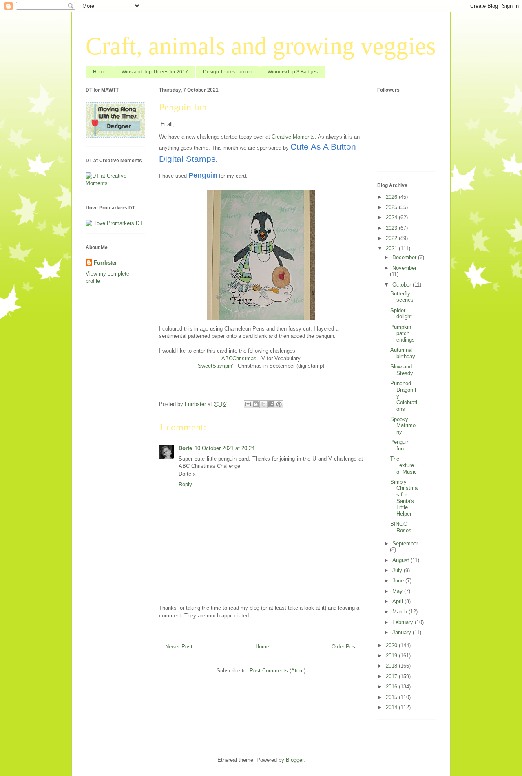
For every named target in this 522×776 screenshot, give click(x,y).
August (401, 560)
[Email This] (248, 404)
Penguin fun (399, 445)
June (398, 581)
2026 (392, 197)
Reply (185, 484)
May (398, 591)
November (404, 268)
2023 (392, 228)
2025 (392, 207)
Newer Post (178, 647)
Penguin (202, 175)
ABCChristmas (239, 358)
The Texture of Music (403, 465)
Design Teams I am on (227, 72)
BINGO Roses (400, 527)
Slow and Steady (401, 370)
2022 (392, 238)
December (405, 257)
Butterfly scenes (402, 297)
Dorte (185, 448)
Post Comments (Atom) (277, 671)
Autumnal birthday (402, 353)
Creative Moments (293, 137)
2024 (392, 217)
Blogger (294, 760)
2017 (392, 676)
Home (99, 72)
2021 (392, 248)
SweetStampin (215, 366)
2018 (392, 666)
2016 (392, 686)
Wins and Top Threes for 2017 (155, 72)
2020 (392, 645)
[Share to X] (263, 404)
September (405, 543)
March (400, 611)
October (402, 285)
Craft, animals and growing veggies (261, 46)
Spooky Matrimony (403, 425)
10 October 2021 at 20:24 (224, 448)
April (398, 601)
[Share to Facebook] (271, 404)
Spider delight (401, 313)
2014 (392, 707)
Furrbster (105, 263)
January (402, 632)
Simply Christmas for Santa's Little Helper (404, 498)
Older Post (344, 647)
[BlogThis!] (256, 404)
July (398, 570)
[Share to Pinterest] (279, 404)
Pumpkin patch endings (402, 333)
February (403, 622)
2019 (392, 656)
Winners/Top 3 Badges (293, 72)
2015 (392, 697)
